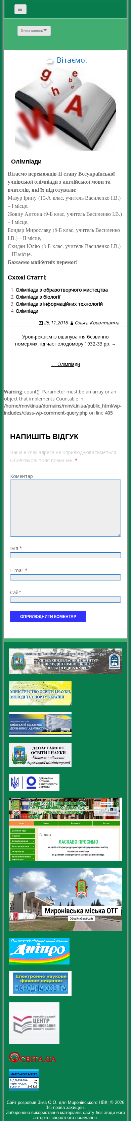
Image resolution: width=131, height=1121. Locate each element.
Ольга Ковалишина (97, 322)
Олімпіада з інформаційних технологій (59, 304)
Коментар (21, 476)
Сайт (15, 592)
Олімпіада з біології (38, 297)
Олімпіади (27, 311)
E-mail (19, 570)
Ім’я (16, 548)
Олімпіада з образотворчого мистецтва (62, 290)
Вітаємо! (72, 60)
